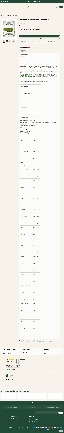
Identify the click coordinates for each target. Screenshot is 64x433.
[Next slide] (41, 1)
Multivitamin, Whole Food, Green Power (11, 381)
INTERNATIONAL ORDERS (34, 421)
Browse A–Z (31, 42)
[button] (2, 7)
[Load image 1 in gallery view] (4, 41)
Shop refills (21, 42)
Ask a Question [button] (10, 366)
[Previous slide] (22, 1)
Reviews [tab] (7, 369)
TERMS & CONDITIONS (33, 418)
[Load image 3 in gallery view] (10, 41)
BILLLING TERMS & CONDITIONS (35, 422)
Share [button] (8, 383)
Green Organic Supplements (14, 427)
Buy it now (39, 38)
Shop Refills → (26, 352)
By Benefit (9, 353)
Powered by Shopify (24, 427)
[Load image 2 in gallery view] (7, 41)
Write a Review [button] (17, 366)
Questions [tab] (13, 369)
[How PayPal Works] (25, 55)
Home (2, 15)
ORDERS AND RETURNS (33, 419)
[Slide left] (2, 41)
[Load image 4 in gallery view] (13, 41)
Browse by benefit (26, 42)
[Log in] (57, 7)
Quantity (20, 31)
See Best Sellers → (47, 353)
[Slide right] (16, 41)
